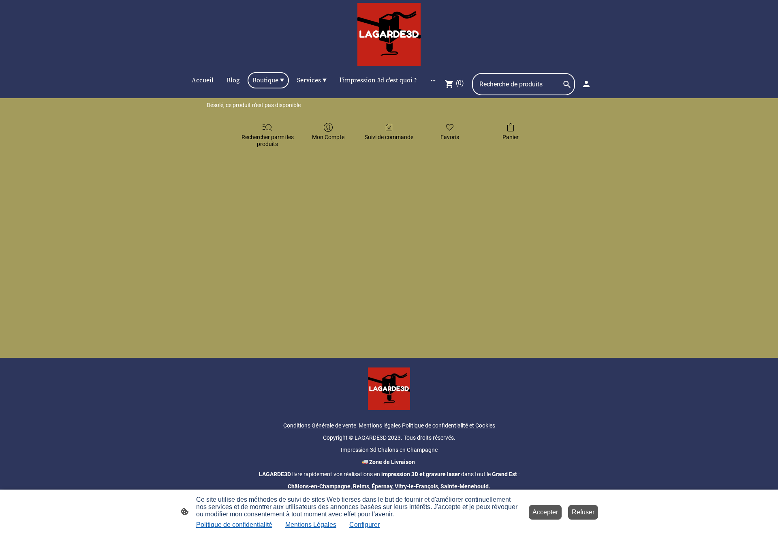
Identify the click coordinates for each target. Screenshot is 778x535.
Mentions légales (380, 425)
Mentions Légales (310, 524)
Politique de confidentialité (234, 524)
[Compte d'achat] (586, 84)
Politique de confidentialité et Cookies (448, 425)
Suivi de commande (389, 137)
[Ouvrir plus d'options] (433, 80)
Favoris (449, 137)
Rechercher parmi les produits (268, 140)
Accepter (545, 512)
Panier (510, 137)
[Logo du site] (388, 34)
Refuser (583, 512)
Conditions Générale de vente (319, 425)
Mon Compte (328, 137)
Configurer (364, 524)
